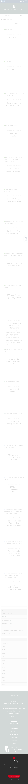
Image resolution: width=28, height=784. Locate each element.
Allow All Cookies (14, 776)
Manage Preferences (14, 779)
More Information (14, 767)
